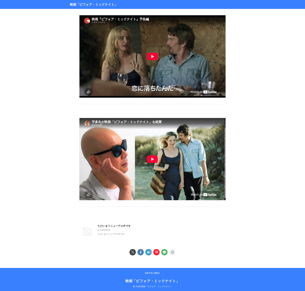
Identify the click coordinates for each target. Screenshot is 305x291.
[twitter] (132, 252)
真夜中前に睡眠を (152, 273)
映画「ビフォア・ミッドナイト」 (94, 4)
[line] (164, 252)
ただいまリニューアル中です (114, 225)
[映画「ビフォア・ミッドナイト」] (148, 252)
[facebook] (140, 252)
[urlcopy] (172, 252)
